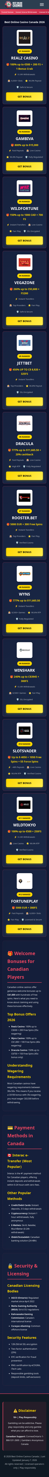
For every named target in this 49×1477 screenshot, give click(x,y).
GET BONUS (24, 96)
